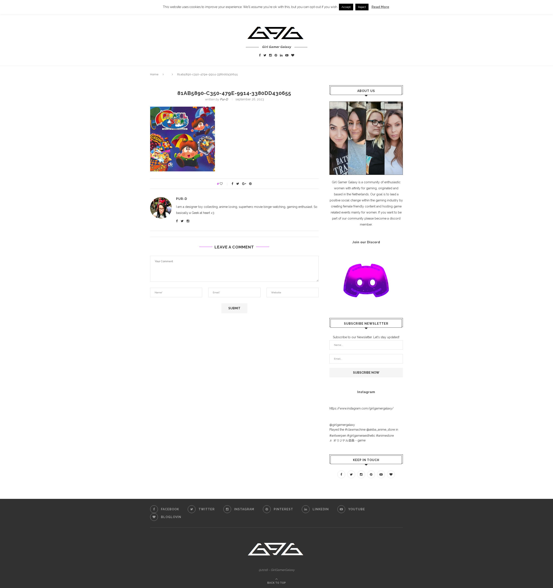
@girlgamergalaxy (342, 425)
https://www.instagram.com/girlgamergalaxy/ (361, 408)
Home (154, 74)
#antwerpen (337, 435)
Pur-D (224, 99)
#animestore (385, 435)
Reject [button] (362, 7)
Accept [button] (346, 7)
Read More (380, 7)
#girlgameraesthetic (361, 435)
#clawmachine (355, 429)
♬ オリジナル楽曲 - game (347, 440)
